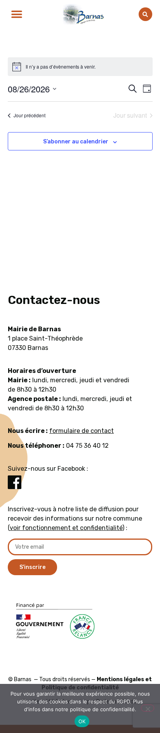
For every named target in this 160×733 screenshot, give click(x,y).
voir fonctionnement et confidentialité (66, 528)
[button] (16, 14)
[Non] (147, 708)
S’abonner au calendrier (75, 141)
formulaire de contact (81, 431)
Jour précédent (29, 115)
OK (82, 721)
